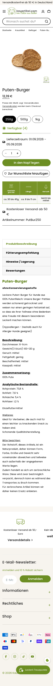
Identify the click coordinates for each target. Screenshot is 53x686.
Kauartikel (20, 30)
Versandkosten (9, 106)
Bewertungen (15, 270)
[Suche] (46, 21)
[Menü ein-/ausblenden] (4, 11)
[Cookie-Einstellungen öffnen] (47, 660)
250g (9, 119)
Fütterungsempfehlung (22, 253)
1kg (37, 119)
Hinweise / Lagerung (20, 261)
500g (24, 119)
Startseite (6, 30)
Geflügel (32, 30)
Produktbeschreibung (21, 244)
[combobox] (26, 21)
